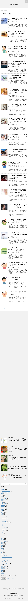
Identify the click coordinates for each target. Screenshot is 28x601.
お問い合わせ (19, 589)
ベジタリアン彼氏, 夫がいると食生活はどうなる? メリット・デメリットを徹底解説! (17, 450)
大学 (2, 502)
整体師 (2, 512)
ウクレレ (3, 555)
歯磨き (20, 194)
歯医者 (2, 539)
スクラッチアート (5, 558)
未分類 (2, 538)
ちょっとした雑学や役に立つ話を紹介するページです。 (14, 595)
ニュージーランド (5, 522)
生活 (16, 66)
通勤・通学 (3, 566)
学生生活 (17, 194)
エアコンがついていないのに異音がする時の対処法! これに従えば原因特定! (17, 439)
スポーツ (3, 489)
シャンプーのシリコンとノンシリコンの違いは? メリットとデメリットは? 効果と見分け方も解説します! (17, 249)
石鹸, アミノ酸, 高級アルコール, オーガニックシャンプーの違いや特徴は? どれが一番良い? (17, 264)
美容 (16, 21)
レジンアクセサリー (6, 563)
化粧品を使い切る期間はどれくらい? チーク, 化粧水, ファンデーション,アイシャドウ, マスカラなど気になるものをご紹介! (17, 120)
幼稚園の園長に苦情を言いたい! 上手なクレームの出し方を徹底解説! (17, 476)
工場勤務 (3, 509)
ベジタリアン (4, 498)
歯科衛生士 (4, 541)
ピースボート (4, 527)
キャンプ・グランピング (7, 557)
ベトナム (3, 529)
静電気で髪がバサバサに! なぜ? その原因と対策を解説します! (17, 163)
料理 (2, 513)
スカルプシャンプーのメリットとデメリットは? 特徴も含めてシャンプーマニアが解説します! (17, 293)
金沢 (2, 535)
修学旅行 (3, 507)
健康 (16, 36)
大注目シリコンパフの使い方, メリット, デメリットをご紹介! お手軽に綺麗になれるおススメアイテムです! (17, 206)
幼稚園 (3, 551)
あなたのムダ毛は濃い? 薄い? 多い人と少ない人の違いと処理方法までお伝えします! (17, 106)
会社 (2, 495)
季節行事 (3, 505)
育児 (18, 222)
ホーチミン (4, 530)
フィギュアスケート (6, 491)
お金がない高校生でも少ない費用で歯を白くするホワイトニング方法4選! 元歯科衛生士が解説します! (17, 191)
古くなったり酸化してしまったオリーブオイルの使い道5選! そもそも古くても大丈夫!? (17, 33)
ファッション (4, 492)
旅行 (2, 514)
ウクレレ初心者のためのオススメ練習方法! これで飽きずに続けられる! (17, 458)
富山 (2, 533)
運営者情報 (5, 588)
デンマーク (4, 521)
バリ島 (3, 525)
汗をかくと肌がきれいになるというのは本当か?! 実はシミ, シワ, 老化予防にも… (17, 48)
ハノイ (3, 524)
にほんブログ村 (10, 578)
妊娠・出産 (3, 503)
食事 (2, 570)
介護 (2, 493)
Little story (14, 4)
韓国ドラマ (3, 568)
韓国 (2, 536)
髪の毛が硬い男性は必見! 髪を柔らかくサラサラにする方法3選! (17, 278)
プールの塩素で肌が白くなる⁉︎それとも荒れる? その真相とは (17, 19)
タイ (2, 519)
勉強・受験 (3, 499)
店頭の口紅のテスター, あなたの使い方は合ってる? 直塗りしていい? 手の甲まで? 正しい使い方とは (17, 136)
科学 (2, 545)
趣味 (2, 554)
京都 (2, 532)
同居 (2, 500)
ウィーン (3, 516)
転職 (2, 564)
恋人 (2, 510)
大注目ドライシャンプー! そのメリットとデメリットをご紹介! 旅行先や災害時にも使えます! (17, 234)
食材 (21, 36)
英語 (2, 552)
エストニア (4, 518)
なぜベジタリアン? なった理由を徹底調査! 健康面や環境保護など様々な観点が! (17, 468)
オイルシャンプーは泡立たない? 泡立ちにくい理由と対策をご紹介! (17, 76)
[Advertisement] (14, 373)
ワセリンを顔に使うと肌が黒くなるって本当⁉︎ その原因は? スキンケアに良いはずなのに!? (17, 177)
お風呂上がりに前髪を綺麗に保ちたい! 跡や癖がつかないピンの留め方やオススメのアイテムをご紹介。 (17, 63)
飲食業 (2, 573)
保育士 (3, 549)
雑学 (18, 165)
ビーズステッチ (5, 560)
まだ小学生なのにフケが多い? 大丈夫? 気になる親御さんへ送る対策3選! (17, 220)
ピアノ (3, 561)
